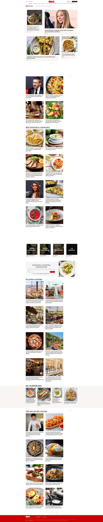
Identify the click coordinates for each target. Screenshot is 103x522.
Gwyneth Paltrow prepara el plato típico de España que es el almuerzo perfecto (59, 30)
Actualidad (30, 3)
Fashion (39, 3)
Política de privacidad (54, 520)
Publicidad (38, 517)
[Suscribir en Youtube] (32, 520)
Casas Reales (35, 3)
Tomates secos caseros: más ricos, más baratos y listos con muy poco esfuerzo (34, 483)
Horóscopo (72, 3)
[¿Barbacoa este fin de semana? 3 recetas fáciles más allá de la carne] (43, 45)
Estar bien (50, 3)
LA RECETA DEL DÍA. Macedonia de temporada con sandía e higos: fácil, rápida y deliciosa (54, 174)
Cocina (47, 3)
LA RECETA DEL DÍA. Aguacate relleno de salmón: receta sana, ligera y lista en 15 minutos (54, 226)
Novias (65, 3)
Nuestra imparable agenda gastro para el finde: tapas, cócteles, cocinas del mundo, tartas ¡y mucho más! (34, 121)
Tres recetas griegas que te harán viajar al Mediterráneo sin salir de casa (68, 55)
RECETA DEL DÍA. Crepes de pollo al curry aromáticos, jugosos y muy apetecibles (34, 149)
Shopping (55, 3)
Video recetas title (43, 255)
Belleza (43, 3)
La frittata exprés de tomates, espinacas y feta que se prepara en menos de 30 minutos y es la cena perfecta (53, 200)
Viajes (62, 3)
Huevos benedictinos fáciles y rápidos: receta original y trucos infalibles (34, 507)
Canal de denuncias (64, 520)
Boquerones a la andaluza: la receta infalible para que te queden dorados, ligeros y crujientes (34, 459)
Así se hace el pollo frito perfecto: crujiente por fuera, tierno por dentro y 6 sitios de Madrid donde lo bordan (54, 433)
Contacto (44, 516)
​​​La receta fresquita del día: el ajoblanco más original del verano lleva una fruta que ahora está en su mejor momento (30, 400)
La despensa (55, 255)
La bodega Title (69, 255)
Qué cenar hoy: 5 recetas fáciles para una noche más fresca (54, 148)
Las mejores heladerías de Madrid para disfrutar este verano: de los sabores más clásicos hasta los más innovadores (53, 378)
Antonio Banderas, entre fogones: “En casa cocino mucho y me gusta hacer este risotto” (34, 96)
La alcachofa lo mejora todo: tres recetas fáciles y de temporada (70, 402)
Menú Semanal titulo (30, 255)
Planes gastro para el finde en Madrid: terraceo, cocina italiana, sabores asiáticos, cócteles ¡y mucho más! (34, 301)
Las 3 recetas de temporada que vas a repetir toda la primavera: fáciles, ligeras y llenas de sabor (57, 400)
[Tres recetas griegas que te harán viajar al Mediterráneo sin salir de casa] (70, 44)
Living (58, 3)
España (68, 1)
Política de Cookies (45, 520)
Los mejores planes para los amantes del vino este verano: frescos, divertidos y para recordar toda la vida (34, 378)
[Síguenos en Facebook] (27, 520)
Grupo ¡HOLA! (45, 517)
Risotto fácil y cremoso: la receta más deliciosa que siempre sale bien (54, 483)
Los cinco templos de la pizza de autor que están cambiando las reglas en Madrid (34, 352)
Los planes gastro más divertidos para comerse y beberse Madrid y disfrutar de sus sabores (54, 301)
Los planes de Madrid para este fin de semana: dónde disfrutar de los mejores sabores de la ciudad (34, 326)
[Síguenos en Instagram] (26, 520)
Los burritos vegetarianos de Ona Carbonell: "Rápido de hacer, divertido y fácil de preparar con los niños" (34, 200)
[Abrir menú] (26, 1)
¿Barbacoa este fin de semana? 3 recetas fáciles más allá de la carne (41, 57)
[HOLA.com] (51, 1)
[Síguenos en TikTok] (30, 520)
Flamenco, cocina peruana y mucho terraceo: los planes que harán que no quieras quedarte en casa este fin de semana (54, 352)
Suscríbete (75, 1)
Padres (68, 3)
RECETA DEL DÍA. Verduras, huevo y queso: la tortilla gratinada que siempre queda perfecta (54, 96)
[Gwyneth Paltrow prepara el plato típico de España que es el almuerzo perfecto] (61, 19)
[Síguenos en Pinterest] (33, 520)
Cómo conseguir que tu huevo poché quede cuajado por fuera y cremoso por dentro (54, 459)
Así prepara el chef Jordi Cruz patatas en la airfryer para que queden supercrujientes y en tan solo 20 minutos (34, 434)
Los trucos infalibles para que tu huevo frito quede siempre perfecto (54, 507)
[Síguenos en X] (29, 520)
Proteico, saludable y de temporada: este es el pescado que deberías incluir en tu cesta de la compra (43, 403)
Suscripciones (38, 516)
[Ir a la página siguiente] (56, 512)
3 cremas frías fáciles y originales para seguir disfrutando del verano (34, 225)
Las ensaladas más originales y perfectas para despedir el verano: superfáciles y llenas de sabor (53, 121)
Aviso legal (38, 520)
